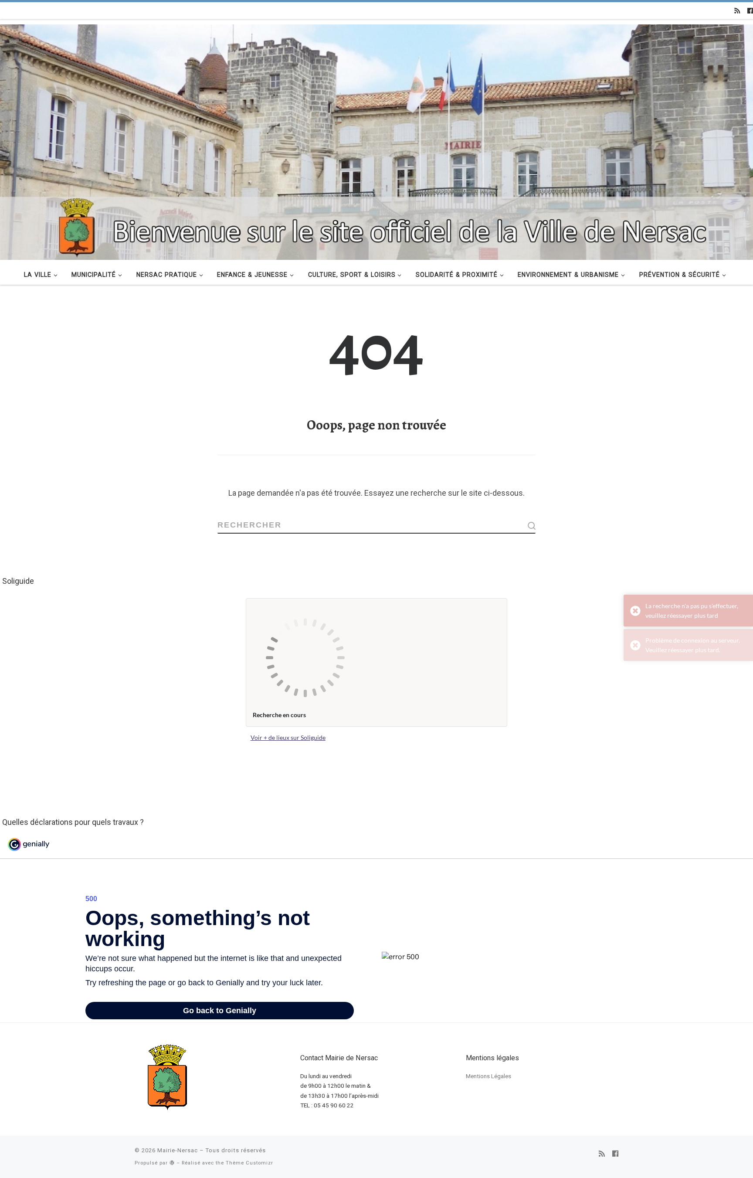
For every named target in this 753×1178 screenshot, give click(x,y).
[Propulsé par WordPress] (172, 1162)
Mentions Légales (488, 1075)
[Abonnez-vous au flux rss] (737, 11)
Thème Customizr (249, 1163)
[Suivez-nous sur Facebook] (750, 11)
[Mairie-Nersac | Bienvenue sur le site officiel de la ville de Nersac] (376, 141)
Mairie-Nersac (177, 1150)
